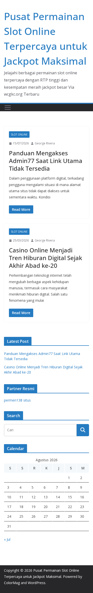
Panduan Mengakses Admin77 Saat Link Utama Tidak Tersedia (45, 160)
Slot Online (19, 134)
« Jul (7, 539)
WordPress (36, 582)
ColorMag (12, 582)
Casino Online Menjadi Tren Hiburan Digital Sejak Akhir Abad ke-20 (45, 258)
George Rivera (45, 143)
